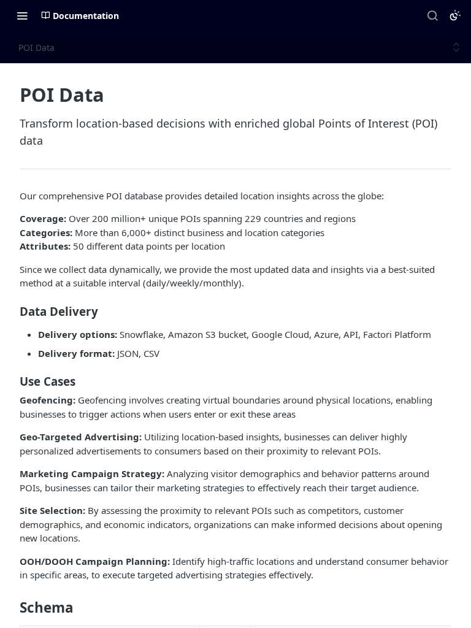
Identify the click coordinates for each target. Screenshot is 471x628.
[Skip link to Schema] (11, 607)
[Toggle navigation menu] (22, 15)
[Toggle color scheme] (455, 15)
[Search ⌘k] (432, 15)
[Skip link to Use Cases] (11, 381)
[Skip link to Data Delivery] (11, 311)
